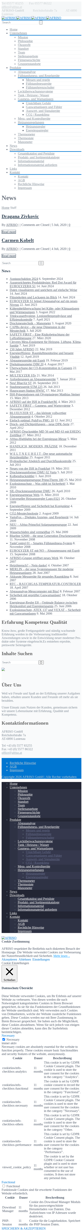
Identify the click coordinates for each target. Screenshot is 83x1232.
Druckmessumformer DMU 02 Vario (33, 472)
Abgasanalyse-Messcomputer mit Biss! (34, 591)
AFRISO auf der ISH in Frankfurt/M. (33, 401)
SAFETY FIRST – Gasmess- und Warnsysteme (40, 405)
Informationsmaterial (31, 161)
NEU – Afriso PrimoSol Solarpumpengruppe (38, 524)
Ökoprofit (24, 45)
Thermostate (26, 138)
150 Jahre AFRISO (22, 349)
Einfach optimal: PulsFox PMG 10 (32, 420)
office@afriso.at (12, 7)
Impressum (25, 188)
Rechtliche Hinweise (31, 184)
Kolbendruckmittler (22, 476)
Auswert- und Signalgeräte (43, 110)
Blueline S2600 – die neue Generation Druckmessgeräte (45, 536)
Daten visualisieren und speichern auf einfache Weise (43, 290)
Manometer (25, 142)
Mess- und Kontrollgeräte (34, 118)
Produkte (15, 67)
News (13, 145)
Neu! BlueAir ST (21, 383)
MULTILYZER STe (23, 375)
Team (21, 52)
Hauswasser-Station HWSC (27, 390)
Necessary (13, 1039)
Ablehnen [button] (25, 959)
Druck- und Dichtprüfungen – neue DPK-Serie (40, 424)
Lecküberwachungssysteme (35, 91)
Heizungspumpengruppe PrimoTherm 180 (36, 480)
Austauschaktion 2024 (24, 278)
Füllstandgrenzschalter (40, 87)
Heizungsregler (35, 126)
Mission (23, 37)
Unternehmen (18, 33)
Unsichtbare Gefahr (38, 103)
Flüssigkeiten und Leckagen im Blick (33, 297)
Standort (23, 48)
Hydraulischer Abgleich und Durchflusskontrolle (41, 461)
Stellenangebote (28, 56)
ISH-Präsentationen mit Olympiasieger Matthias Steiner (45, 394)
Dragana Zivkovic (20, 216)
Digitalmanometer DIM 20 (27, 364)
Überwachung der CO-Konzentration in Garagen (41, 368)
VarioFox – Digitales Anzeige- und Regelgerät (39, 517)
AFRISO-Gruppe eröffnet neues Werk (34, 558)
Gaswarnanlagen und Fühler (44, 107)
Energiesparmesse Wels (24, 495)
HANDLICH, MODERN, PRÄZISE (34, 446)
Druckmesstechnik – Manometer (30, 323)
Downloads (17, 149)
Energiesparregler (37, 130)
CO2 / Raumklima (37, 114)
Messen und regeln (38, 79)
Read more (9, 231)
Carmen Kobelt (18, 240)
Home (14, 29)
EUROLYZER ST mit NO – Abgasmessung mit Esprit (45, 550)
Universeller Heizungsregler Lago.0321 (35, 498)
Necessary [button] (8, 1035)
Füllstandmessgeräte (39, 83)
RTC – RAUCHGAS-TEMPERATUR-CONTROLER (45, 584)
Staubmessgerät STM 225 (26, 386)
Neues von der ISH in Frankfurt (30, 468)
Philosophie (25, 41)
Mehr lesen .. (61, 956)
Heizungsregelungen (31, 122)
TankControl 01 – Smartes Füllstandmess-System (41, 543)
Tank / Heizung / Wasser (33, 95)
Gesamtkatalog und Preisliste (36, 153)
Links (13, 168)
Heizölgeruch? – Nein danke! (28, 565)
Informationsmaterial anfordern (37, 165)
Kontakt (15, 172)
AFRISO (12, 225)
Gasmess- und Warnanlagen (35, 99)
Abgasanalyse (27, 72)
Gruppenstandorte (29, 64)
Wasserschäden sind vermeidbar (30, 532)
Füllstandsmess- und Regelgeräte (39, 75)
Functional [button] (8, 1182)
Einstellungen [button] (41, 959)
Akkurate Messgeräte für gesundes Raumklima (39, 576)
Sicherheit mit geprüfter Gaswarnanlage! (35, 595)
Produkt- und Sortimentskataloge (39, 157)
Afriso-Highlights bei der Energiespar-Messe (38, 439)
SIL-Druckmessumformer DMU (30, 491)
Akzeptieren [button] (9, 959)
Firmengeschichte (29, 60)
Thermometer (26, 134)
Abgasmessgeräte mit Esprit (27, 360)
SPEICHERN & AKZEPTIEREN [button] (24, 1228)
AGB (21, 180)
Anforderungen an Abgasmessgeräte (33, 379)
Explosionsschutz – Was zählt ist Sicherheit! (37, 483)
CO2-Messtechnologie (24, 513)
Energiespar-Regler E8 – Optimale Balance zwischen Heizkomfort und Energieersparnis (43, 604)
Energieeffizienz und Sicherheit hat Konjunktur (40, 506)
